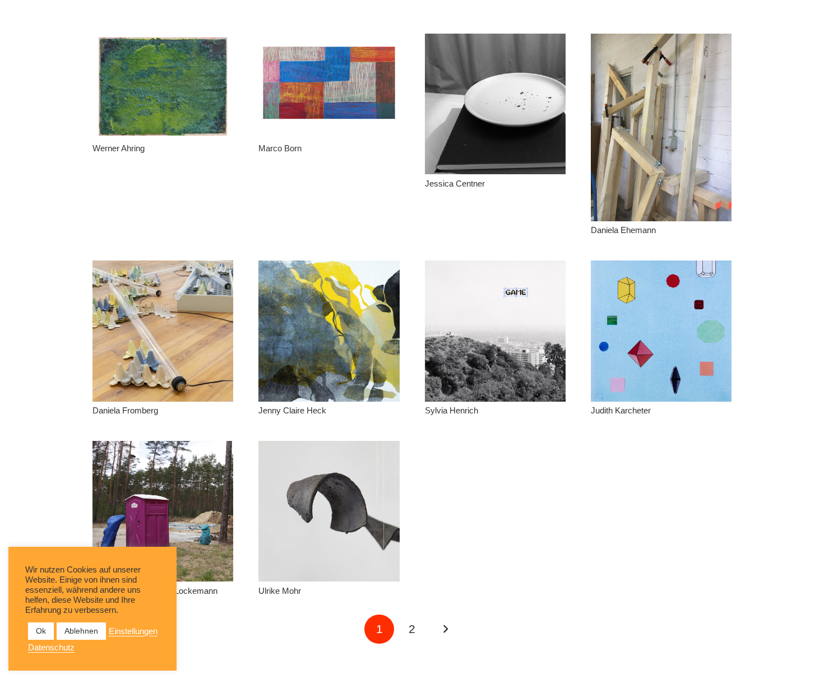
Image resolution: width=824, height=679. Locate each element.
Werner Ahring (118, 148)
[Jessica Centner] (495, 104)
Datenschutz (51, 647)
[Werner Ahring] (162, 86)
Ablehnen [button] (81, 630)
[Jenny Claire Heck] (328, 331)
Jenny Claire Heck (292, 410)
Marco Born (280, 148)
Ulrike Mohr (279, 591)
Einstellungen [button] (133, 631)
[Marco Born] (328, 86)
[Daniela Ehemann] (661, 127)
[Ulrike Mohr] (328, 511)
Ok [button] (41, 630)
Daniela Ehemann (623, 230)
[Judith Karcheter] (661, 331)
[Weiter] (445, 629)
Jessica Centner (455, 183)
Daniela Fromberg (125, 410)
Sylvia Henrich (451, 410)
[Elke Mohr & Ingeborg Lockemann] (162, 511)
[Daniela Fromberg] (162, 331)
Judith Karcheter (621, 410)
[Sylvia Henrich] (495, 331)
